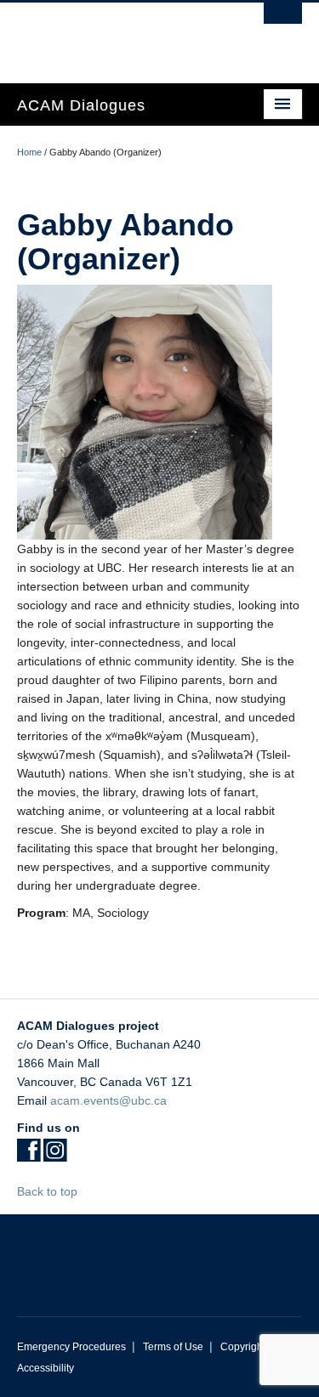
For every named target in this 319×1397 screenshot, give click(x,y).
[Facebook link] (28, 1155)
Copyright (242, 1347)
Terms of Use (173, 1347)
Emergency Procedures (71, 1347)
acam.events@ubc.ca (108, 1100)
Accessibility (45, 1368)
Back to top (49, 1191)
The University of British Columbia (117, 35)
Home (29, 152)
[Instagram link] (54, 1155)
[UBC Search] (283, 21)
